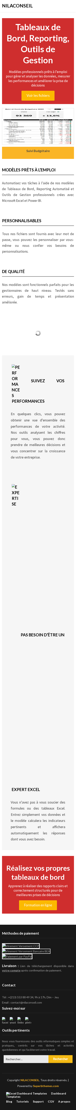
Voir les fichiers (38, 95)
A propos (64, 1101)
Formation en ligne (38, 905)
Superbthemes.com (46, 1086)
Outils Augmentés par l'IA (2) (38, 337)
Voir (38, 344)
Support (38, 1101)
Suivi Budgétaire (38, 151)
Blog (9, 1101)
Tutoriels (22, 1101)
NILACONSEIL (17, 5)
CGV (51, 1101)
